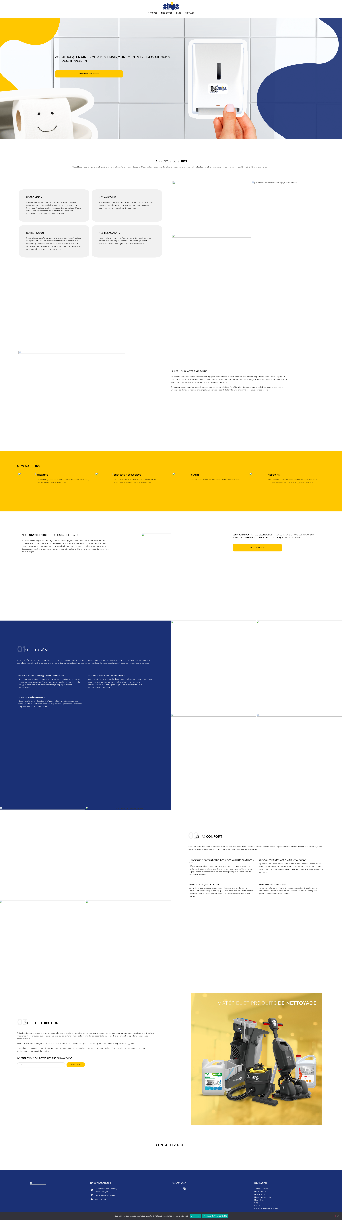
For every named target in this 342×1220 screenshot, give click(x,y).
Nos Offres (166, 13)
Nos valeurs (259, 1194)
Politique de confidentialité (266, 1208)
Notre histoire (260, 1191)
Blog (178, 13)
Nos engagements (262, 1197)
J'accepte (195, 1216)
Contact (189, 13)
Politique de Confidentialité (215, 1216)
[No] (337, 1216)
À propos (152, 13)
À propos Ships (261, 1188)
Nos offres (259, 1200)
